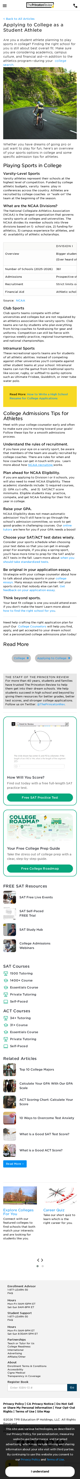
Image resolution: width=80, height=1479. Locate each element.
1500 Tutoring (21, 973)
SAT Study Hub (31, 929)
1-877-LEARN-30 (17, 1289)
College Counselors (32, 626)
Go (72, 1387)
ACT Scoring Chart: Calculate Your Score (46, 1102)
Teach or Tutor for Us (20, 1343)
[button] (37, 1266)
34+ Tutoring (20, 1018)
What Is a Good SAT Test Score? (44, 1134)
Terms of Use (55, 1459)
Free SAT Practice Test (40, 797)
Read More (14, 1163)
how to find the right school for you (29, 610)
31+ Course (19, 1025)
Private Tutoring (23, 994)
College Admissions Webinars (34, 946)
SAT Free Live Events (36, 897)
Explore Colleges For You (18, 1212)
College (20, 658)
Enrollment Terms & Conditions (27, 1366)
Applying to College (52, 658)
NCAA (20, 300)
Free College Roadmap (40, 868)
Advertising (14, 1353)
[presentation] (38, 1260)
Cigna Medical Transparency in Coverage (24, 1374)
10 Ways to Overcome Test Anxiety (46, 1118)
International (15, 1349)
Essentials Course (24, 987)
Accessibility (15, 1369)
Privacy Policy (30, 1459)
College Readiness (19, 1346)
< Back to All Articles (19, 18)
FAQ (10, 1293)
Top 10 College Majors (36, 1069)
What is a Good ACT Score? (41, 1150)
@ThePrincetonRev (51, 704)
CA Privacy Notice (40, 1403)
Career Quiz (53, 1210)
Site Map (43, 1411)
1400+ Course (21, 980)
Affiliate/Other (16, 1356)
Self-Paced (19, 1001)
